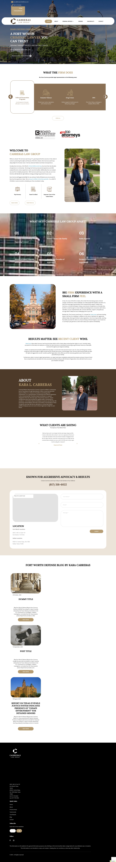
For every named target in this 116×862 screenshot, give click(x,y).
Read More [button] (26, 619)
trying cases (93, 314)
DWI (93, 98)
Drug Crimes (70, 98)
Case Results (90, 21)
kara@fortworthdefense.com (21, 2)
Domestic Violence (46, 98)
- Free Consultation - (18, 10)
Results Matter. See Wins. (58, 339)
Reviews (80, 21)
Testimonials (13, 812)
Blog (11, 817)
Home (48, 21)
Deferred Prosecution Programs (22, 98)
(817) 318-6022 (17, 5)
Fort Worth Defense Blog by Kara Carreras (58, 565)
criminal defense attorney (34, 166)
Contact (100, 21)
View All (58, 118)
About (56, 21)
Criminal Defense (67, 21)
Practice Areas (13, 809)
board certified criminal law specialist (39, 179)
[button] (39, 443)
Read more (28, 343)
